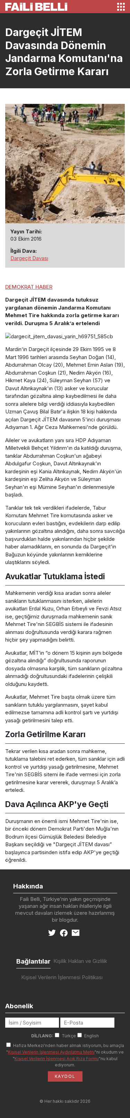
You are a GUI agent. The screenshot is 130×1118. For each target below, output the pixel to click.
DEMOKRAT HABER (28, 287)
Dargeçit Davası (29, 258)
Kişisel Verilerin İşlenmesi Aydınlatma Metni (51, 1052)
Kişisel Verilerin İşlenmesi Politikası (62, 977)
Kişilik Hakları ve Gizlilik (80, 961)
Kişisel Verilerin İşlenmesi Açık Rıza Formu (57, 1058)
